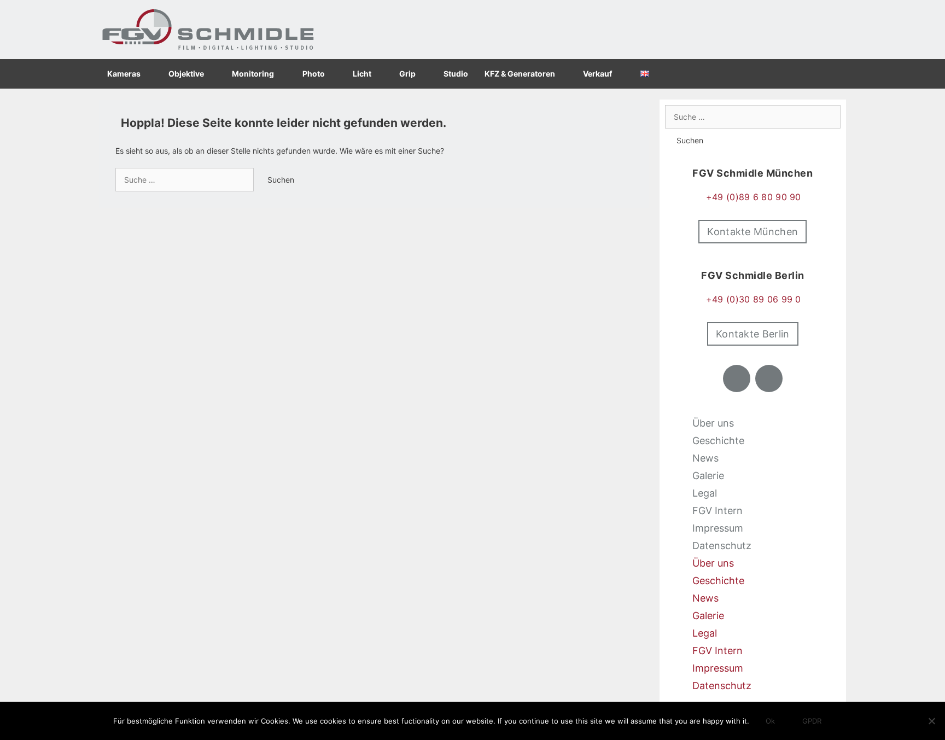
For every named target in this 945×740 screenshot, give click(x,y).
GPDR (811, 720)
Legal (704, 493)
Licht (362, 73)
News (705, 458)
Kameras (124, 73)
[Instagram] (769, 378)
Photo (313, 73)
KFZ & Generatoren (520, 73)
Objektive (186, 73)
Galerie (708, 475)
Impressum (717, 528)
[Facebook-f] (736, 378)
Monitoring (253, 73)
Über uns (713, 423)
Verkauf (597, 73)
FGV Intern (717, 510)
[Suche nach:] (185, 179)
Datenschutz (721, 545)
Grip (407, 73)
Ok (770, 720)
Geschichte (718, 440)
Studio (456, 73)
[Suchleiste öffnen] (833, 74)
